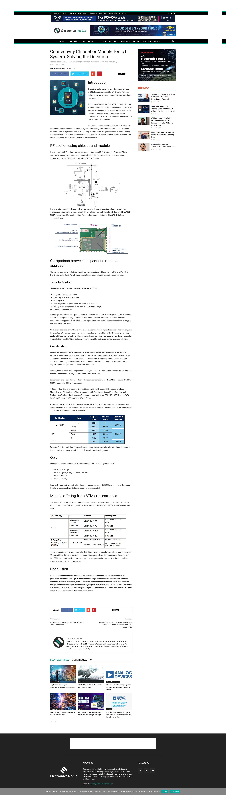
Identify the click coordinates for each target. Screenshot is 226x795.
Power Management (113, 682)
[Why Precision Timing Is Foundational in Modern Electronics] (63, 674)
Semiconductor (55, 709)
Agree (165, 791)
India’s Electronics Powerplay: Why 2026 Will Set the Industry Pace (163, 134)
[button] (173, 41)
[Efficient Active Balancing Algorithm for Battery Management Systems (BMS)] (119, 674)
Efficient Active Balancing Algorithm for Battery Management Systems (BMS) (118, 687)
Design (109, 709)
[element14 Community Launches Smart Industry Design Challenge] (91, 701)
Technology (82, 682)
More (156, 41)
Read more (175, 791)
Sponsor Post (113, 13)
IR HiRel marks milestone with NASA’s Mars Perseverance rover (67, 623)
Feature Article (55, 682)
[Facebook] (168, 13)
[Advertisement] (91, 598)
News (62, 41)
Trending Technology (107, 41)
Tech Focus (73, 41)
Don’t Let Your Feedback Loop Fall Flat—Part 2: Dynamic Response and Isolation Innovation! (118, 714)
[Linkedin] (171, 13)
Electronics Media (58, 68)
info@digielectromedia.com (102, 784)
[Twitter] (174, 13)
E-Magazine (93, 13)
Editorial (124, 41)
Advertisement (82, 13)
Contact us (122, 13)
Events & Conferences (142, 41)
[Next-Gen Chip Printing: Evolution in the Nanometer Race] (63, 701)
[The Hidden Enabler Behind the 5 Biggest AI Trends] (91, 674)
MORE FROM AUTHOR (82, 660)
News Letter (103, 13)
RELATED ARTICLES (59, 660)
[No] (223, 791)
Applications (88, 41)
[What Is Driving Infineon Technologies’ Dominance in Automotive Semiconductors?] (143, 109)
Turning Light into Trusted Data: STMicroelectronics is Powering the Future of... (163, 97)
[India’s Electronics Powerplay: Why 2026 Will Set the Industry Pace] (143, 135)
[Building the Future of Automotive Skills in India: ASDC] (143, 147)
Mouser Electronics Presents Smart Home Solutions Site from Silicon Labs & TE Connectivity (115, 624)
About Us (73, 13)
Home (54, 41)
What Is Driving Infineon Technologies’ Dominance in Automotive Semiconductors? (163, 108)
